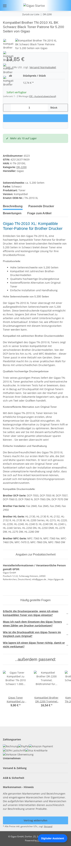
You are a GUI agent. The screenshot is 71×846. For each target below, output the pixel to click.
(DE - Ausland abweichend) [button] (42, 96)
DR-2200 (21, 167)
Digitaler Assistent (52, 838)
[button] (53, 5)
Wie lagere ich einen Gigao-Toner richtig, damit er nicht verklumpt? (34, 644)
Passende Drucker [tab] (41, 206)
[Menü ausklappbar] (5, 5)
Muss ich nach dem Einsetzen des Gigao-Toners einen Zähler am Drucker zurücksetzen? (32, 623)
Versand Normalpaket (42, 67)
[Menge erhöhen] (64, 107)
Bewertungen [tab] (12, 213)
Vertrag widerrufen (35, 820)
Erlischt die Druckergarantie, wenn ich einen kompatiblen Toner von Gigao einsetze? (30, 613)
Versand (48, 826)
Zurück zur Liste (30, 14)
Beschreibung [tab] (13, 206)
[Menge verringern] (7, 107)
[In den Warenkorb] (6, 18)
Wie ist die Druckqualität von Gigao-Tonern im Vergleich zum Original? (32, 634)
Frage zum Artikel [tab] (39, 213)
